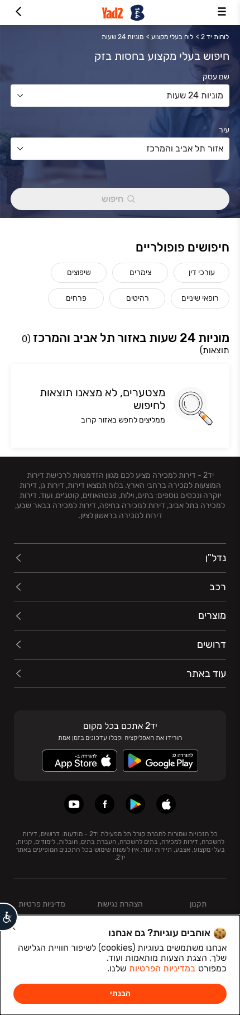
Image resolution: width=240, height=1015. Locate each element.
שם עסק (216, 77)
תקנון (198, 904)
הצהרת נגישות (120, 904)
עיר (224, 130)
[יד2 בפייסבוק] (104, 804)
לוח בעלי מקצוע (172, 37)
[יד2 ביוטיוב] (74, 804)
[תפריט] (221, 12)
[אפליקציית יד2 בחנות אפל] (166, 804)
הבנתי (120, 993)
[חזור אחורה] (18, 12)
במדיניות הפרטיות (162, 968)
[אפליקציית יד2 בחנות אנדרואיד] (135, 804)
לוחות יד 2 (215, 37)
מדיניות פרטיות (41, 904)
